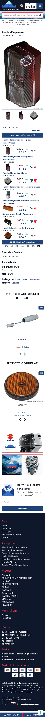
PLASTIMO (7, 605)
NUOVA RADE (8, 602)
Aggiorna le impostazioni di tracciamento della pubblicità (22, 688)
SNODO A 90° (22, 339)
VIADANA (6, 599)
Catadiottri (22, 405)
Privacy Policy (7, 692)
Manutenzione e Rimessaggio (16, 559)
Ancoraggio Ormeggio (12, 550)
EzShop (13, 702)
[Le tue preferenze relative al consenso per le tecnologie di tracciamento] (40, 712)
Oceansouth (8, 593)
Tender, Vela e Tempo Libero (15, 565)
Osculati (15, 283)
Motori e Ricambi (9, 562)
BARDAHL (6, 590)
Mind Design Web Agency (30, 704)
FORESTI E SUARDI (10, 584)
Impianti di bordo (10, 556)
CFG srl (5, 587)
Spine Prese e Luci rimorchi (27, 279)
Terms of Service (22, 692)
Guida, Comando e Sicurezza (15, 553)
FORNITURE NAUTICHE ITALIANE (17, 578)
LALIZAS (6, 581)
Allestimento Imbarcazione (14, 547)
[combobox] (22, 15)
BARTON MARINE (10, 596)
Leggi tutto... (37, 130)
